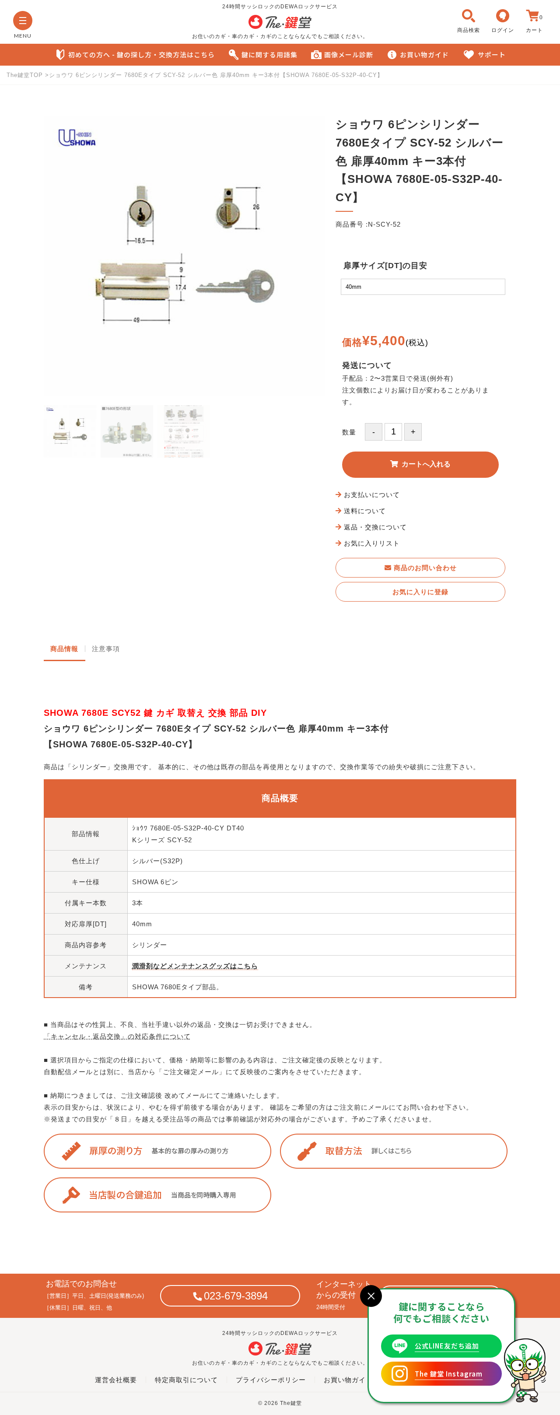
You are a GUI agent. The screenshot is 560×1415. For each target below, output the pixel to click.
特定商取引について (186, 1379)
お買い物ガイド (424, 54)
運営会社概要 (116, 1379)
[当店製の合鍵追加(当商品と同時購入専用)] (162, 1194)
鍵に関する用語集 (270, 54)
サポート (492, 54)
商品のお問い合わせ (424, 567)
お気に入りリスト (372, 543)
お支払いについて (372, 494)
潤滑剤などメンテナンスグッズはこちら (195, 966)
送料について (365, 511)
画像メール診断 (348, 54)
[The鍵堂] (280, 27)
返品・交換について (375, 527)
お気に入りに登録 (420, 591)
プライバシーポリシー (271, 1379)
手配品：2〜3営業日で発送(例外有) (397, 378)
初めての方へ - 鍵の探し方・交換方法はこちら (141, 54)
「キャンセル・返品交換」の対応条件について (117, 1036)
